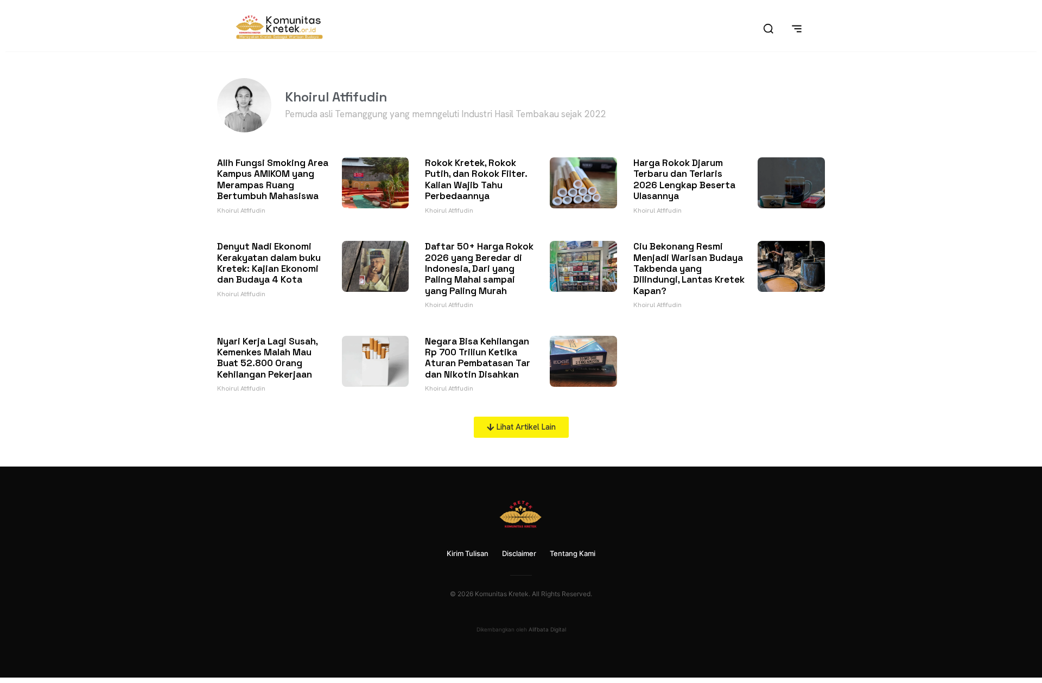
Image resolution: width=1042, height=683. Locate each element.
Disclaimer (519, 553)
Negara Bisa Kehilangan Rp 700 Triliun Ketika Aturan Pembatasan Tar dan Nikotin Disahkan (477, 357)
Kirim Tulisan (467, 553)
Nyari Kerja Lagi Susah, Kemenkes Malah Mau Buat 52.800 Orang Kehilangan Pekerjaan (267, 357)
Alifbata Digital (547, 629)
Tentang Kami (572, 553)
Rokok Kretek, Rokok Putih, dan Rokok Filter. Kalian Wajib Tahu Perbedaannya (476, 179)
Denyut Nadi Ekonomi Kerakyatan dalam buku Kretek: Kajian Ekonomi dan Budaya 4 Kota (269, 262)
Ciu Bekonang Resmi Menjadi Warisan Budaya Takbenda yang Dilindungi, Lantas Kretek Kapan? (689, 268)
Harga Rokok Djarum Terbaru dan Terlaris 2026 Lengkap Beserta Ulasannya (684, 179)
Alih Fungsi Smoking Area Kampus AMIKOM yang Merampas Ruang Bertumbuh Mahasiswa (272, 179)
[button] (521, 427)
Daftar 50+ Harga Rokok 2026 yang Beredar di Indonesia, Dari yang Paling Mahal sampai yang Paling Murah (479, 268)
